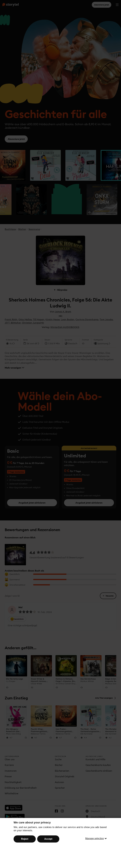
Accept (48, 839)
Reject (24, 839)
